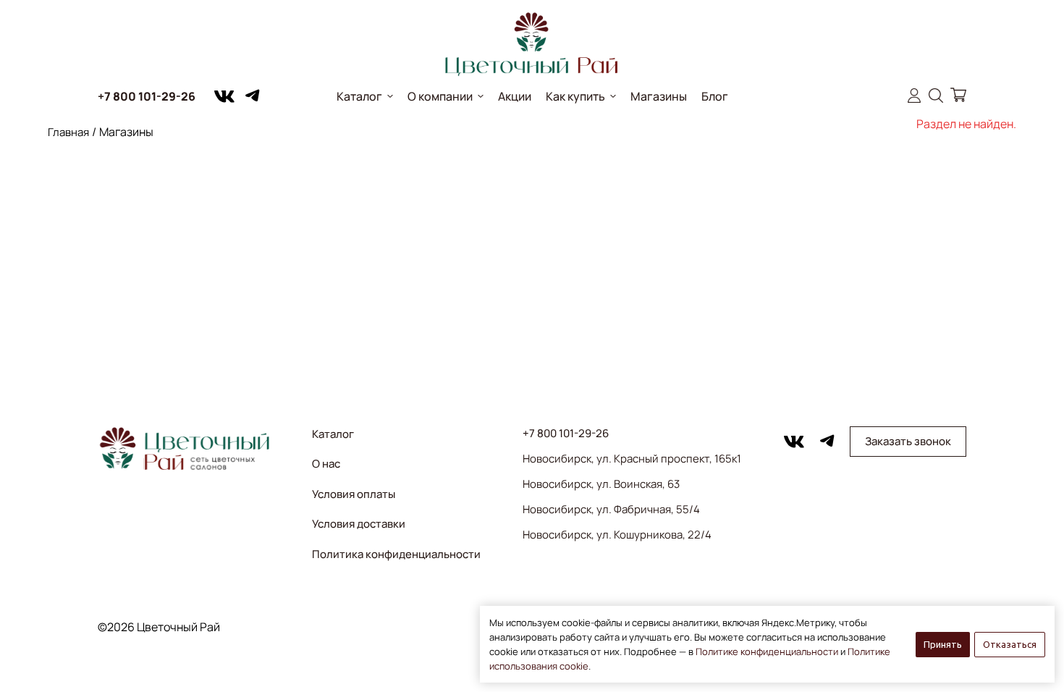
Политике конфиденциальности (767, 651)
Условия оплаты (353, 494)
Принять (943, 644)
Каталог (359, 96)
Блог (714, 96)
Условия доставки (358, 523)
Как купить (575, 96)
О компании (440, 96)
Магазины (658, 96)
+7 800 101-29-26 (146, 96)
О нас (326, 463)
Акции (514, 96)
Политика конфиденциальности (396, 554)
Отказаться (1009, 644)
